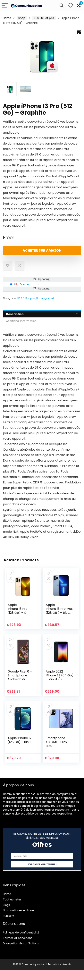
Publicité (8, 916)
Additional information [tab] (21, 321)
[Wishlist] (70, 5)
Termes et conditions (17, 938)
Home (7, 18)
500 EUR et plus (44, 18)
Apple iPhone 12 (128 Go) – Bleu (19, 740)
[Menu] (4, 5)
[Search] (61, 5)
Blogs (6, 905)
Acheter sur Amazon (42, 250)
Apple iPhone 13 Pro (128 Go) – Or (18, 609)
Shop (21, 18)
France (24, 284)
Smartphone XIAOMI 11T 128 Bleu (56, 742)
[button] (79, 32)
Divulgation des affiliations (21, 943)
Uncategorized (45, 298)
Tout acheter (12, 899)
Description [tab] (15, 314)
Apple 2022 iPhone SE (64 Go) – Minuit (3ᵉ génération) (59, 677)
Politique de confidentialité (21, 932)
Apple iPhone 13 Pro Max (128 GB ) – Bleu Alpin (59, 611)
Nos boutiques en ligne (18, 910)
